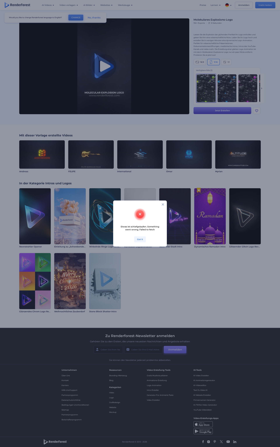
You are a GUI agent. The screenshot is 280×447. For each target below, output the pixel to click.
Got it (140, 239)
